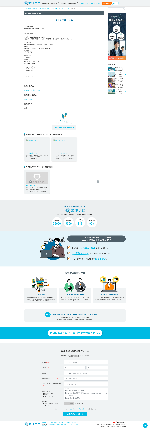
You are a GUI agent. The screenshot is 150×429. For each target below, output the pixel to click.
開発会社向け (52, 424)
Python (30, 99)
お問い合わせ (45, 426)
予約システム (36, 90)
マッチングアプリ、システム (60, 153)
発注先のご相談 (107, 3)
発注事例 (63, 3)
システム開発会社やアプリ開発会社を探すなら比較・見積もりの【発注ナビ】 (40, 8)
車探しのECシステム (31, 185)
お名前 (44, 368)
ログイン (115, 3)
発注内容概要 (46, 391)
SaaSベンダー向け (61, 424)
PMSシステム (28, 90)
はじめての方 (45, 3)
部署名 (44, 373)
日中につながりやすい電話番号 (51, 383)
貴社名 (44, 362)
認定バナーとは (74, 424)
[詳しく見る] (117, 36)
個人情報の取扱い (81, 409)
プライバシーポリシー (72, 422)
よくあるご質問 (52, 422)
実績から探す (67, 8)
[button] (30, 181)
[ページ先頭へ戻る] (145, 425)
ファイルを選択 (69, 403)
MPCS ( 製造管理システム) (32, 153)
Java (25, 99)
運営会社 (44, 422)
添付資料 (44, 402)
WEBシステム (61, 8)
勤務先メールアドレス (49, 378)
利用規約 (72, 409)
